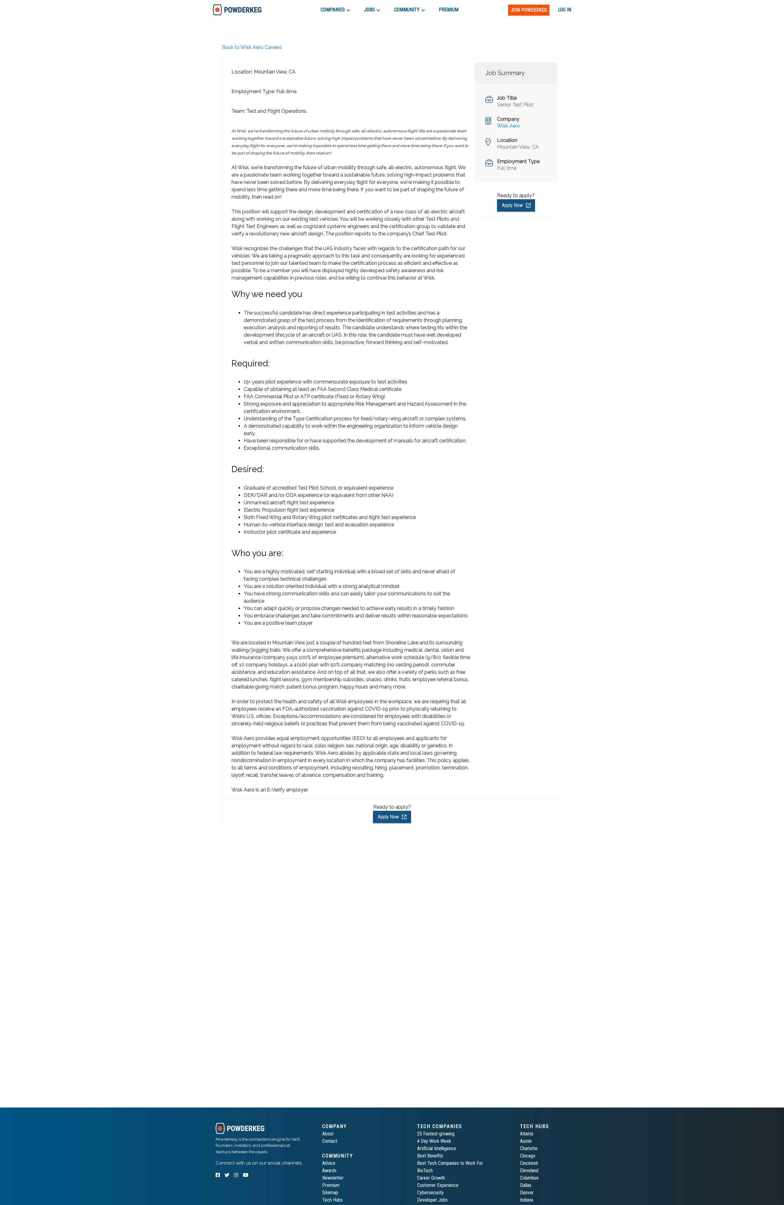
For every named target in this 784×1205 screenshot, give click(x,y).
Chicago (527, 1156)
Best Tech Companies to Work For (450, 1163)
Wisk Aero (508, 126)
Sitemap (330, 1192)
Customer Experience (437, 1185)
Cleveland (529, 1170)
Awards (329, 1170)
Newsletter (333, 1178)
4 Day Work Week (434, 1141)
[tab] (237, 9)
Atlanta (526, 1134)
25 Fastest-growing (435, 1134)
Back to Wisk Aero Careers (252, 47)
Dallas (525, 1185)
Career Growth (431, 1178)
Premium (331, 1185)
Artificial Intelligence (436, 1148)
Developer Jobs (432, 1200)
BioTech (425, 1170)
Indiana (526, 1200)
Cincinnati (529, 1163)
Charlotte (528, 1148)
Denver (527, 1192)
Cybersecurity (430, 1192)
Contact (329, 1141)
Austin (526, 1141)
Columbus (529, 1178)
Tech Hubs (332, 1200)
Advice (328, 1163)
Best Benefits (430, 1156)
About (328, 1134)
